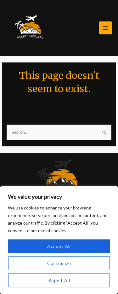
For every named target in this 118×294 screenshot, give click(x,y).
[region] (59, 240)
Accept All (59, 246)
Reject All (59, 280)
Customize (59, 263)
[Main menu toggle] (105, 27)
